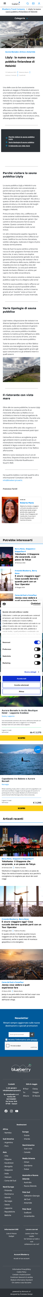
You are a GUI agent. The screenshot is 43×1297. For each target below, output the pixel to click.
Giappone (9, 1170)
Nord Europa (8, 1187)
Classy (35, 1088)
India (7, 1173)
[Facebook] (6, 1111)
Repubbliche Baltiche (10, 1213)
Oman (26, 1162)
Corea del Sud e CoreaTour (26, 595)
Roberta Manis (24, 72)
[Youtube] (16, 1111)
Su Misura (26, 1094)
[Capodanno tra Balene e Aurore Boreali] (21, 774)
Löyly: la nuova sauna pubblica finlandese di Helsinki (20, 61)
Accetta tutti (21, 678)
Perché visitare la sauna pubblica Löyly (22, 138)
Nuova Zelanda (30, 1186)
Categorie (20, 18)
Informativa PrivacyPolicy (21, 1269)
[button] (5, 3)
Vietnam (8, 1177)
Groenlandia (29, 1216)
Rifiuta (21, 691)
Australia (27, 1182)
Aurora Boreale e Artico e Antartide (20, 52)
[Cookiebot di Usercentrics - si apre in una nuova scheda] (30, 604)
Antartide (28, 1203)
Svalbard (27, 1212)
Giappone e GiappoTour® (23, 859)
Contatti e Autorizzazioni (21, 1274)
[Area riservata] (39, 3)
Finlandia (8, 1190)
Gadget (11, 1236)
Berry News (20, 549)
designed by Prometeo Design (21, 1294)
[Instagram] (11, 1111)
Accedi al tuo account (21, 1258)
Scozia (26, 1135)
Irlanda (27, 1139)
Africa (5, 1129)
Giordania (28, 1165)
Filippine (8, 1159)
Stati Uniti (28, 1148)
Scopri (21, 738)
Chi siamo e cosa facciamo (21, 1282)
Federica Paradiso (20, 868)
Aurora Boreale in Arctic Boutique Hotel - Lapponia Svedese (20, 711)
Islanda (8, 1197)
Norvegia (5, 784)
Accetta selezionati (21, 685)
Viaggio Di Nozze (36, 1094)
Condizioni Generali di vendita (21, 1277)
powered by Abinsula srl (22, 1291)
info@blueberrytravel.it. (13, 480)
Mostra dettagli (30, 672)
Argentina (9, 1142)
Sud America (8, 1139)
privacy (34, 1039)
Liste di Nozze (11, 1233)
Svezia (4, 716)
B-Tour (26, 1088)
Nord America (28, 1145)
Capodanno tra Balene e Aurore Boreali (18, 779)
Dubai (26, 1169)
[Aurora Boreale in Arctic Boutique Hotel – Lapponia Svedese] (21, 706)
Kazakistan (9, 1163)
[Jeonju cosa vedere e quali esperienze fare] (6, 600)
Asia (5, 1152)
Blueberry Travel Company (13, 9)
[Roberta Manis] (10, 522)
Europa (25, 1132)
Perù (6, 1146)
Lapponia (10, 716)
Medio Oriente (28, 1158)
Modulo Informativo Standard (22, 1280)
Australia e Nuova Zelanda (30, 1177)
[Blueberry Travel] (16, 3)
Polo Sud (26, 1192)
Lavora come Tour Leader (31, 1234)
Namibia (8, 1132)
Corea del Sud (10, 1180)
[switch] (37, 649)
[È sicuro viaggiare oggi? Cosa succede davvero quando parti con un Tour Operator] (6, 580)
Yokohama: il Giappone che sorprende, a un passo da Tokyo (27, 557)
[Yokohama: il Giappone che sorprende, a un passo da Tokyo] (6, 556)
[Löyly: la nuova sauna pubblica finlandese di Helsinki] (21, 47)
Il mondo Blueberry (23, 571)
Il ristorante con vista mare (19, 146)
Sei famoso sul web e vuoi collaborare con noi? (31, 1241)
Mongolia (8, 1166)
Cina (6, 1156)
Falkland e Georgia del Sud (32, 1197)
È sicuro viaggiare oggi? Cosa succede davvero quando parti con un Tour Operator (21, 924)
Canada (27, 1152)
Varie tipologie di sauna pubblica (21, 142)
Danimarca (9, 1194)
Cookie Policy (21, 1272)
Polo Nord (26, 1209)
